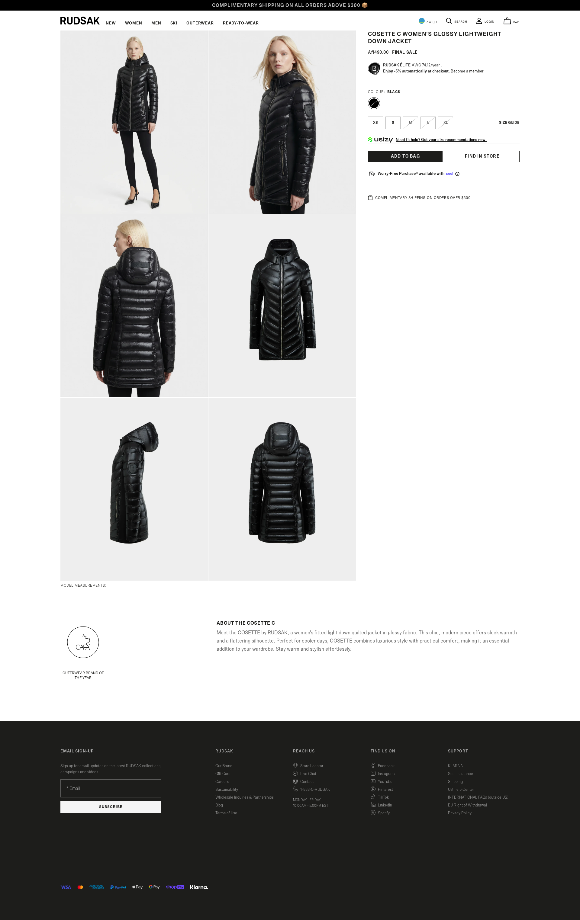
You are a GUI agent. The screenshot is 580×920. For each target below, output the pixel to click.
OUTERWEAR (200, 23)
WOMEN (133, 23)
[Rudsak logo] (80, 20)
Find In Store (482, 156)
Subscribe (111, 807)
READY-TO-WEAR (241, 23)
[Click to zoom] (134, 122)
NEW (111, 23)
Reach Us (304, 751)
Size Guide (509, 123)
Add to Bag (405, 156)
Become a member (467, 71)
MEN (156, 23)
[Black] (374, 103)
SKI (174, 23)
